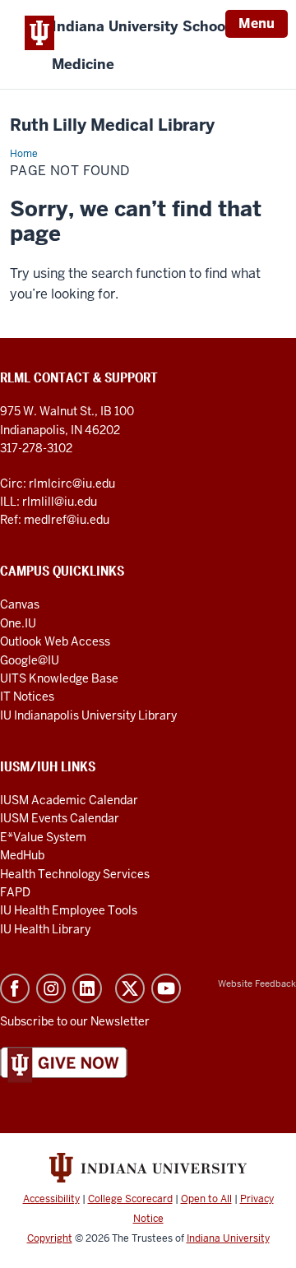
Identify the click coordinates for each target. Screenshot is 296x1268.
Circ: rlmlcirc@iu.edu (57, 483)
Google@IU (29, 660)
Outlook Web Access (55, 641)
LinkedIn (87, 988)
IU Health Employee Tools (68, 910)
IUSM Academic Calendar (69, 800)
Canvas (19, 604)
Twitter (130, 988)
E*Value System (43, 837)
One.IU (18, 623)
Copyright (49, 1238)
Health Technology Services (75, 874)
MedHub (23, 855)
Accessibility (51, 1199)
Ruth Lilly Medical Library (112, 125)
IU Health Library (45, 929)
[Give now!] (63, 1064)
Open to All (206, 1199)
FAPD (15, 892)
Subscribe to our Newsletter (75, 1021)
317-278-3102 (36, 448)
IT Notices (27, 696)
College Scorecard (130, 1199)
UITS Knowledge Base (59, 678)
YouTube (166, 988)
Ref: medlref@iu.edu (54, 519)
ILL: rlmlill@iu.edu (48, 501)
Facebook (15, 988)
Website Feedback (257, 983)
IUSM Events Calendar (59, 818)
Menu (256, 23)
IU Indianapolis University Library (88, 715)
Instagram (51, 988)
